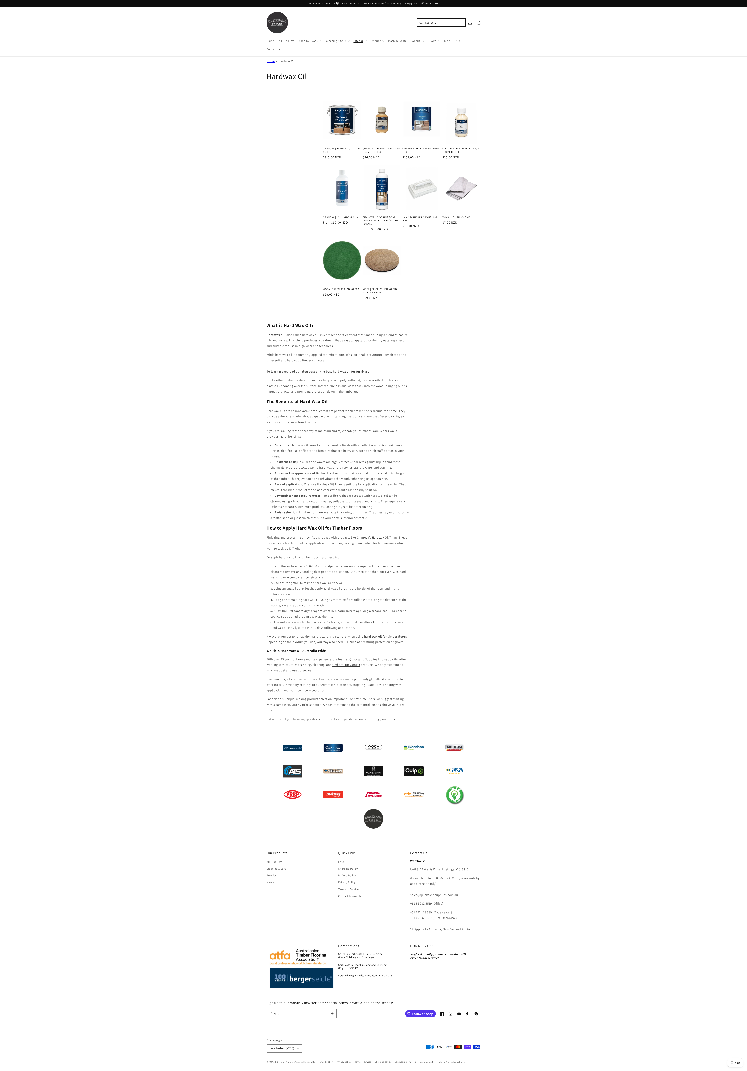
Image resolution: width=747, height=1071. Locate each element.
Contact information (405, 1061)
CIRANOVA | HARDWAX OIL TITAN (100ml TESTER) (381, 150)
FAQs (341, 862)
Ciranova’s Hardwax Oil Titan (377, 537)
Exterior (271, 875)
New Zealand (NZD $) (282, 1048)
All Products (274, 862)
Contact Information (351, 896)
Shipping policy (383, 1061)
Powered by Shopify (305, 1062)
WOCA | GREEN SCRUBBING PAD (341, 289)
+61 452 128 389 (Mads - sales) (431, 912)
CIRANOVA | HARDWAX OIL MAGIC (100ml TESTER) (461, 150)
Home (271, 61)
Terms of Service (348, 889)
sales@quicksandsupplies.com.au (434, 895)
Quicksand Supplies (284, 1062)
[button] (310, 41)
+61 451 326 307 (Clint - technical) (433, 918)
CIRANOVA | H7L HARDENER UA (340, 217)
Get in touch (275, 719)
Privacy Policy (346, 882)
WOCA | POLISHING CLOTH (457, 217)
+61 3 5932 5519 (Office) (426, 903)
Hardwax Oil (286, 61)
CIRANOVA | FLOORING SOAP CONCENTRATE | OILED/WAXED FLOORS (380, 221)
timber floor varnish (346, 665)
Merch (270, 882)
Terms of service (363, 1061)
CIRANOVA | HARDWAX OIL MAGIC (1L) (421, 150)
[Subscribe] (332, 1013)
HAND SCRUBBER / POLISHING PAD (419, 219)
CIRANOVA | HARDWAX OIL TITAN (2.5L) (341, 150)
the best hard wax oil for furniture (344, 371)
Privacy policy (344, 1061)
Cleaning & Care (276, 868)
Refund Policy (347, 875)
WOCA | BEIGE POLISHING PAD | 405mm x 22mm (381, 291)
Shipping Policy (348, 868)
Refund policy (326, 1061)
